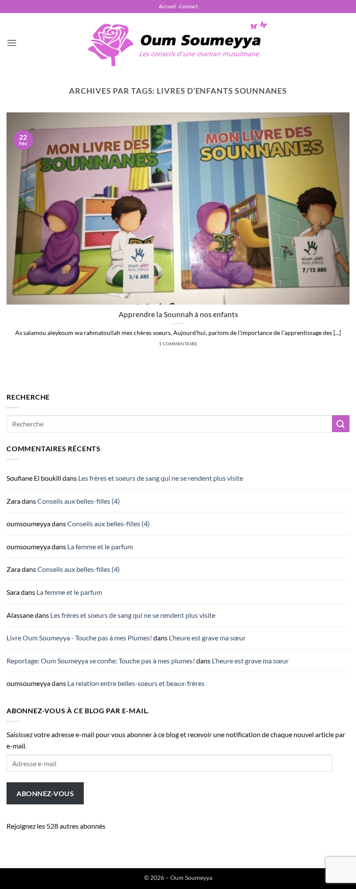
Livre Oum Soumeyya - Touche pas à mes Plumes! (79, 637)
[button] (12, 42)
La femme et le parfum (100, 546)
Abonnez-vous (45, 793)
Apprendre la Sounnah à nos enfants (178, 314)
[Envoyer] (340, 423)
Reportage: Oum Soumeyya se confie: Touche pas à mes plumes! (101, 660)
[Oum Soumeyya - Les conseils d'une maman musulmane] (178, 43)
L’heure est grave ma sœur (207, 637)
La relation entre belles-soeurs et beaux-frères (135, 683)
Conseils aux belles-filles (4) (78, 501)
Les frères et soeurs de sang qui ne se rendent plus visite (160, 478)
